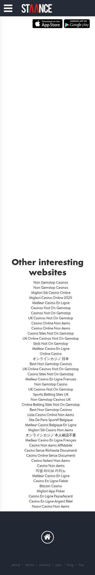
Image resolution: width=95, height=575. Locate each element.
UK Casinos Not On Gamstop (50, 318)
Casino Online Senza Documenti (50, 455)
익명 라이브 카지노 (51, 470)
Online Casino (51, 353)
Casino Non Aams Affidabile (50, 445)
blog (70, 565)
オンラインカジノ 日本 (51, 358)
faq (81, 565)
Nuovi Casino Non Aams (50, 506)
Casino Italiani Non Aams (50, 460)
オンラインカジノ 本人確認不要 (51, 435)
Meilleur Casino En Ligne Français (50, 440)
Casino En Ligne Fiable (50, 481)
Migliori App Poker (51, 491)
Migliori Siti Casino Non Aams (50, 430)
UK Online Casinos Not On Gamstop (51, 338)
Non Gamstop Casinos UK (51, 399)
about (15, 565)
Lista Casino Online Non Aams (50, 414)
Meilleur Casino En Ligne (50, 302)
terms (29, 565)
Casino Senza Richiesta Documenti (50, 450)
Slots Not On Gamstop (50, 343)
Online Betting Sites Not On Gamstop (51, 404)
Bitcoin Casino (51, 486)
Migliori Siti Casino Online (50, 292)
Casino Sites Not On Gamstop (51, 333)
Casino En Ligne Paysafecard (51, 496)
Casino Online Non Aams (50, 323)
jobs (58, 565)
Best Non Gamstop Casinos (51, 364)
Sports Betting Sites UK (50, 394)
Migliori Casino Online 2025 (50, 297)
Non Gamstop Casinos (50, 282)
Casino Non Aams (51, 465)
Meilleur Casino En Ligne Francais (50, 379)
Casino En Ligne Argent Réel (50, 501)
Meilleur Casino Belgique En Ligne (50, 425)
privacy (44, 565)
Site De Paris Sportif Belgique (51, 420)
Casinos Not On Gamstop (51, 308)
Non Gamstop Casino (50, 384)
